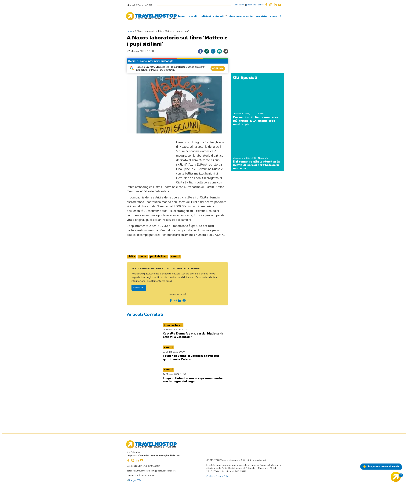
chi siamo (239, 4)
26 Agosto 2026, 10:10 (245, 113)
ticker (260, 4)
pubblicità (251, 4)
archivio (261, 16)
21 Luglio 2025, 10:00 (174, 351)
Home (130, 31)
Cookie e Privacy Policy (217, 476)
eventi (193, 16)
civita (131, 256)
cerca (273, 16)
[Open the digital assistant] (396, 477)
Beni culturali (173, 325)
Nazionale (263, 158)
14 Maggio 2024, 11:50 (174, 374)
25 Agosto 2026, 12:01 (245, 158)
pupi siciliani (158, 256)
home (181, 16)
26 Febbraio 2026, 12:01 (175, 329)
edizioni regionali (212, 16)
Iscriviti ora (138, 287)
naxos (142, 256)
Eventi (175, 256)
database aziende (241, 16)
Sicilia (261, 113)
